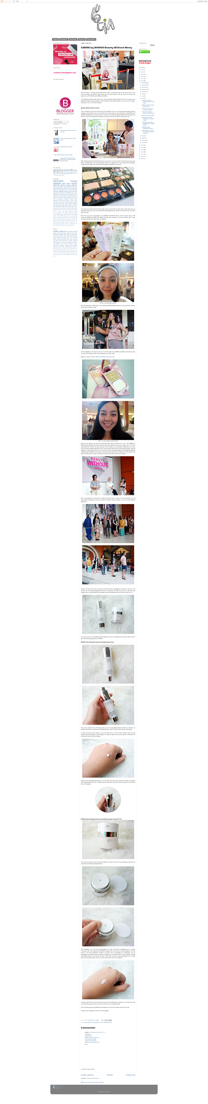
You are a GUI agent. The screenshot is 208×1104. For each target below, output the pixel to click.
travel (65, 172)
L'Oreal (71, 200)
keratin (73, 251)
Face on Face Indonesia (71, 189)
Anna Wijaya (60, 208)
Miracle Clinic (58, 196)
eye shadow (59, 251)
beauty (85, 1022)
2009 (142, 158)
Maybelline (61, 191)
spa (54, 243)
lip (70, 234)
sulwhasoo (69, 225)
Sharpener (64, 250)
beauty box (63, 236)
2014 (142, 147)
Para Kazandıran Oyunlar (90, 1039)
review (66, 170)
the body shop (61, 189)
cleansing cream (73, 243)
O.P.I (67, 217)
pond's (54, 189)
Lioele (69, 194)
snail (73, 254)
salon (72, 233)
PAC (76, 217)
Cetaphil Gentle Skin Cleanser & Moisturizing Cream (148, 102)
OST (69, 217)
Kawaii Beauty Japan (61, 188)
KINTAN (61, 215)
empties (55, 251)
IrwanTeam (55, 200)
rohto (54, 192)
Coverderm (66, 199)
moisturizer (74, 234)
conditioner (67, 245)
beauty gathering (70, 236)
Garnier (65, 186)
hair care (61, 242)
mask (58, 233)
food (60, 173)
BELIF (71, 208)
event (101, 1022)
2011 (142, 154)
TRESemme (69, 220)
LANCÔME (74, 183)
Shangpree (57, 205)
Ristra (66, 219)
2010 (142, 156)
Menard (63, 185)
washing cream (68, 246)
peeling (68, 253)
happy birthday (66, 173)
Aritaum (65, 208)
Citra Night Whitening (67, 211)
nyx (76, 188)
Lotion (75, 239)
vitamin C (65, 240)
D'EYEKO (72, 199)
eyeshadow (55, 242)
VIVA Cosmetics (73, 196)
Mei (143, 98)
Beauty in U (59, 209)
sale (58, 175)
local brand (70, 231)
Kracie (67, 200)
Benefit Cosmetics (60, 192)
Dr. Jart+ (62, 212)
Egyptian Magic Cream (69, 212)
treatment (60, 234)
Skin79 (66, 205)
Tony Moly (74, 205)
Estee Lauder (74, 192)
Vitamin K (68, 250)
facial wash (66, 234)
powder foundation (72, 242)
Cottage (75, 211)
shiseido (69, 206)
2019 (142, 74)
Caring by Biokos (95, 1022)
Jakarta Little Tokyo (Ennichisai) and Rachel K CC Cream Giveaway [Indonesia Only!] (68, 159)
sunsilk (72, 225)
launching (55, 234)
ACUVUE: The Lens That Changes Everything (147, 109)
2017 (142, 78)
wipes (74, 246)
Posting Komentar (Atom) (93, 1078)
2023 (142, 69)
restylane (62, 225)
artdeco (59, 206)
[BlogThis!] (106, 1020)
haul (56, 240)
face (74, 231)
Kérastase (55, 191)
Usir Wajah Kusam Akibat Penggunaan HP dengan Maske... (148, 124)
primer (64, 254)
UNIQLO (67, 222)
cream (61, 239)
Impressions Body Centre (69, 214)
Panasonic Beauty (57, 219)
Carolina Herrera (71, 209)
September (145, 89)
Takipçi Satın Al (88, 1036)
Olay (63, 203)
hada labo (74, 191)
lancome (68, 185)
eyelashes (55, 246)
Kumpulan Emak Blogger (128, 101)
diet (72, 245)
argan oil (72, 250)
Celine (76, 209)
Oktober (144, 87)
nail (67, 242)
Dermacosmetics (56, 212)
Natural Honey (67, 191)
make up (72, 239)
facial (68, 239)
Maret (143, 138)
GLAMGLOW (56, 194)
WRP (54, 206)
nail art (60, 253)
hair (65, 231)
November (144, 85)
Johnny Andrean (63, 194)
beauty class (56, 239)
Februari (144, 140)
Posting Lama (130, 1075)
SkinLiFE (70, 205)
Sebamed (60, 220)
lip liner (56, 253)
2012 (142, 152)
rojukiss (55, 197)
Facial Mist (69, 248)
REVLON (73, 186)
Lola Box (62, 202)
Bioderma (60, 186)
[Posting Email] (102, 1020)
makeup (105, 1022)
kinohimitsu (72, 223)
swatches (58, 243)
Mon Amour (56, 203)
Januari (144, 142)
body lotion (63, 233)
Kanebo (60, 200)
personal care (59, 254)
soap (63, 246)
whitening (75, 237)
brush (76, 250)
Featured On (91, 39)
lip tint (64, 242)
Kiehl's (68, 186)
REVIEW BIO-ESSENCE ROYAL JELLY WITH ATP (148, 112)
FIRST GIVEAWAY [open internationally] (63, 154)
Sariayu (63, 196)
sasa (65, 225)
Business (81, 39)
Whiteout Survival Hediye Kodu (92, 1037)
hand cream (69, 251)
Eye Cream (64, 243)
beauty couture (61, 223)
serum (75, 233)
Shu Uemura (72, 188)
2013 (142, 149)
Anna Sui (55, 186)
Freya (56, 214)
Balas (86, 1044)
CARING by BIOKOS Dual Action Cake (105, 357)
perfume (55, 236)
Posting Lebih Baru (87, 1075)
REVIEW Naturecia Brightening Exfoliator (147, 127)
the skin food (60, 197)
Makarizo (74, 185)
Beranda (110, 1075)
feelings (74, 173)
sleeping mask (69, 254)
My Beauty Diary (62, 217)
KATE (58, 215)
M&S (76, 215)
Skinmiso (64, 220)
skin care (109, 1022)
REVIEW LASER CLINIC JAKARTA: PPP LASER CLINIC (148, 119)
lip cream (60, 240)
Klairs (64, 200)
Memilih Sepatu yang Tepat (148, 115)
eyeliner (65, 239)
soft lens (69, 237)
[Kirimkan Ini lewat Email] (105, 1020)
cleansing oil (56, 245)
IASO (62, 214)
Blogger (108, 1091)
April (143, 135)
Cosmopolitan (60, 199)
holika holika (64, 206)
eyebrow (75, 245)
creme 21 (67, 223)
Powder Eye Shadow (57, 250)
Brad (63, 209)
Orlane (66, 203)
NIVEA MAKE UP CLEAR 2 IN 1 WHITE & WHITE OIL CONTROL (148, 132)
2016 (142, 81)
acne (59, 236)
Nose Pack (74, 248)
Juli (143, 94)
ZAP (56, 206)
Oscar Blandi (72, 217)
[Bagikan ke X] (108, 1020)
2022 (142, 72)
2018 (142, 76)
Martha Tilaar (56, 217)
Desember (144, 82)
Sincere (62, 205)
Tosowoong (62, 222)
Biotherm (70, 197)
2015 (142, 145)
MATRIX (66, 202)
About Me (73, 39)
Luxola (73, 215)
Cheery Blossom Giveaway (66, 146)
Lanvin (70, 215)
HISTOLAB (59, 214)
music (54, 175)
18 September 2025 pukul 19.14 (97, 1032)
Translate (64, 123)
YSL (74, 222)
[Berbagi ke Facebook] (110, 1020)
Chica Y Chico (57, 211)
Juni (143, 96)
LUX (68, 188)
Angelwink (55, 208)
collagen (62, 245)
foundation (58, 237)
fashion (58, 172)
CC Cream (69, 240)
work (62, 175)
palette (60, 246)
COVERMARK (68, 192)
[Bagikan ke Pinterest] (111, 1020)
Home (55, 39)
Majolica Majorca (73, 202)
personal (72, 172)
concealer (75, 240)
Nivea (60, 203)
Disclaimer (63, 39)
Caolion (66, 209)
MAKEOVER (56, 185)
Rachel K (70, 203)
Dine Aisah (123, 443)
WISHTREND (58, 181)
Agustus (144, 91)
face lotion (64, 251)
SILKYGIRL (55, 220)
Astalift (68, 208)
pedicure (64, 253)
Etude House (66, 183)
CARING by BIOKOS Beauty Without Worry (148, 105)
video (54, 173)
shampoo (64, 237)
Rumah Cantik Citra (72, 219)
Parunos (63, 219)
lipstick (68, 233)
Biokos (89, 1022)
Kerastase (66, 215)
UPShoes (71, 222)
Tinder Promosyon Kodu (90, 1040)
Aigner (76, 206)
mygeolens (58, 225)
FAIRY (76, 199)
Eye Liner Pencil (62, 248)
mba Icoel (89, 102)
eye (54, 240)
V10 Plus (67, 196)
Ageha (73, 206)
